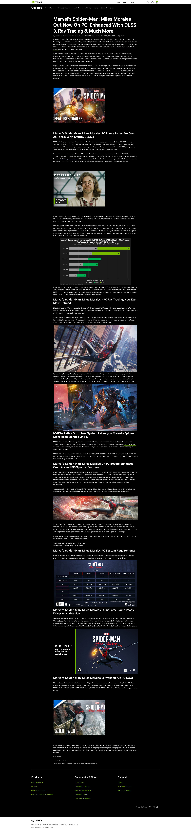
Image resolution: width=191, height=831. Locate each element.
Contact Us (73, 825)
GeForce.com (131, 626)
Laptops (34, 786)
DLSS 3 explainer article (68, 159)
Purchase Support (124, 786)
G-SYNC (76, 489)
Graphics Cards (37, 782)
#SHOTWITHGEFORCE (83, 790)
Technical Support (124, 790)
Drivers (88, 8)
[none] (148, 1)
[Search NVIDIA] (148, 2)
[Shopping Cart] (157, 2)
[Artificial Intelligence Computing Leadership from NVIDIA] (36, 2)
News (96, 8)
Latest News (79, 782)
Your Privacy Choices (50, 825)
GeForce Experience (118, 626)
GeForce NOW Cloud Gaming (42, 794)
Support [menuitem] (132, 2)
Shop (112, 8)
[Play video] (79, 105)
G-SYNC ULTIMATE (88, 489)
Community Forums (82, 786)
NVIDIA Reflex (58, 442)
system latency (92, 442)
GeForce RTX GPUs (101, 36)
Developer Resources (82, 799)
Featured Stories (88, 36)
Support (104, 8)
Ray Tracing (121, 36)
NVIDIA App (78, 8)
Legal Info (63, 825)
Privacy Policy (36, 825)
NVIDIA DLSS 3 (58, 76)
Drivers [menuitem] (125, 2)
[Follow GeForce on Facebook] (150, 807)
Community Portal (81, 794)
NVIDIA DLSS (112, 36)
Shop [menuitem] (118, 2)
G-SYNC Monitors (37, 790)
